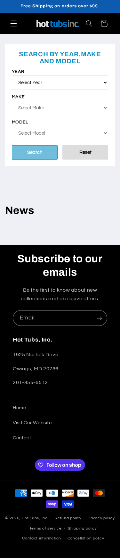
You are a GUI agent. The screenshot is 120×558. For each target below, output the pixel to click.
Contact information (41, 538)
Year (18, 71)
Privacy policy (101, 518)
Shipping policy (82, 528)
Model (20, 122)
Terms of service (45, 528)
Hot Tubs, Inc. (35, 518)
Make (18, 97)
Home (19, 407)
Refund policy (68, 518)
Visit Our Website (32, 422)
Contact (22, 438)
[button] (13, 23)
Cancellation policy (86, 538)
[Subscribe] (99, 318)
